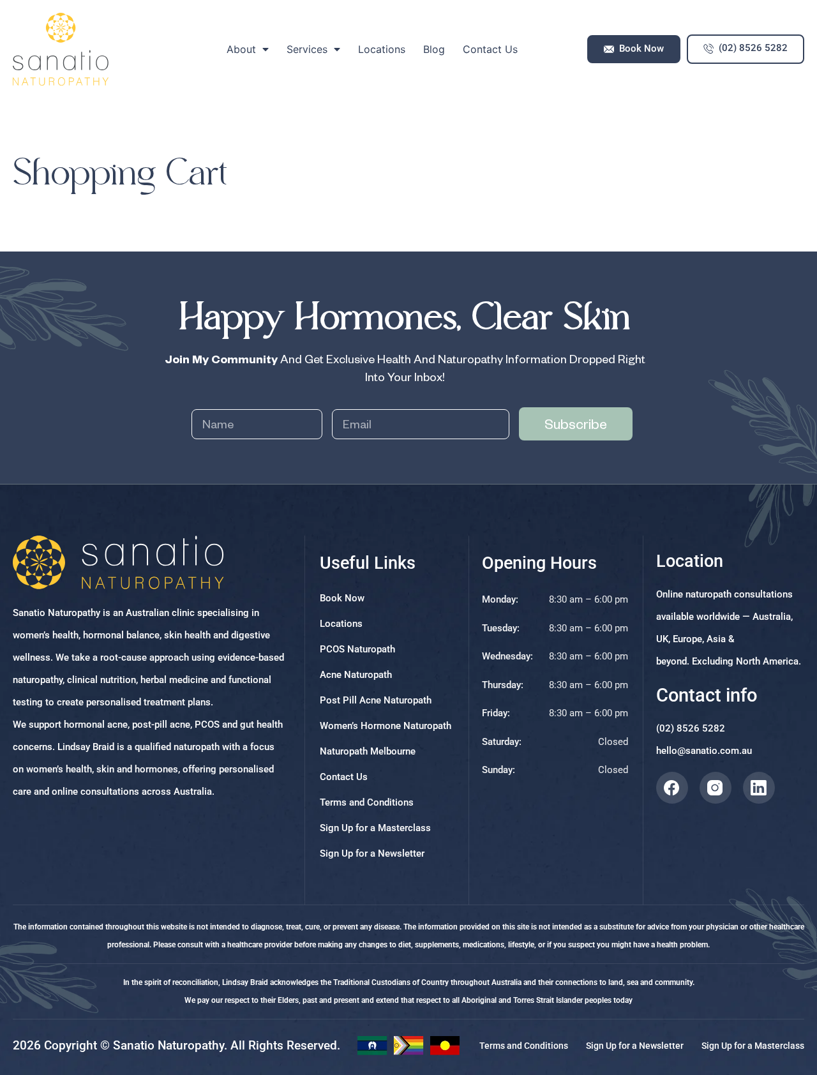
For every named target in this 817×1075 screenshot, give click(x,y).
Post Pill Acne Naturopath (375, 700)
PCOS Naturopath (357, 649)
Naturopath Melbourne (368, 751)
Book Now (342, 598)
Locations (381, 49)
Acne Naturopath (356, 674)
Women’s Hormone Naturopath (385, 726)
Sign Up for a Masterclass (375, 828)
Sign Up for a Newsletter (372, 853)
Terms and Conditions (367, 802)
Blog (434, 49)
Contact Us (490, 49)
